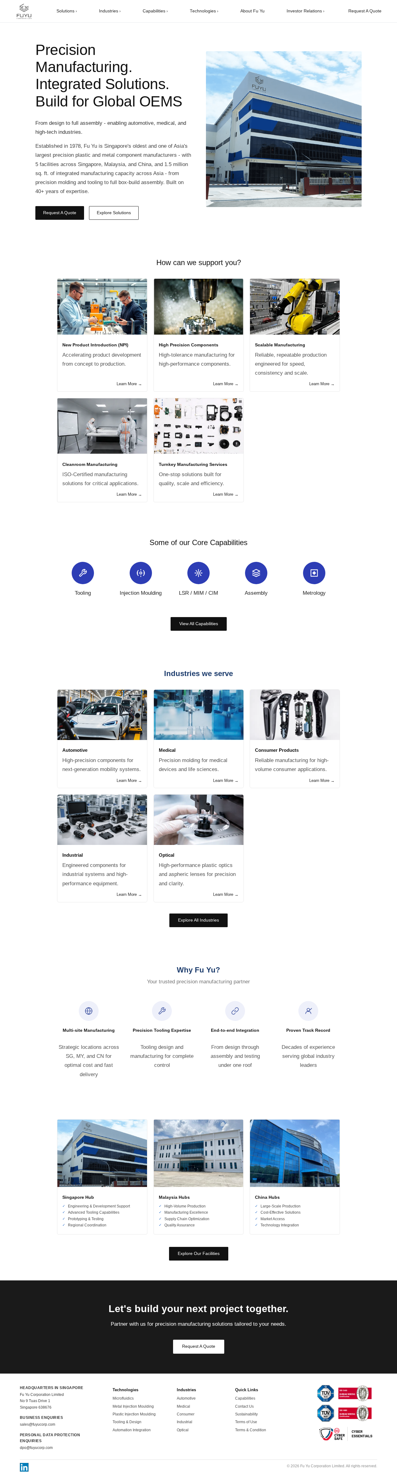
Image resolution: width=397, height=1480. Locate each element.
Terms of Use (246, 1422)
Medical (183, 1406)
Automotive (186, 1398)
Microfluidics (123, 1398)
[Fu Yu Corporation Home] (24, 11)
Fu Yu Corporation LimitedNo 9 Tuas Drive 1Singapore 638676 (42, 1401)
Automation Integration (132, 1430)
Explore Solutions (114, 212)
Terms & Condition (250, 1430)
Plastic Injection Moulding (134, 1414)
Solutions (66, 11)
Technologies (204, 11)
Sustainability (246, 1414)
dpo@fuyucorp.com (36, 1448)
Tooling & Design (127, 1422)
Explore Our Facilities (199, 1253)
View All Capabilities (198, 623)
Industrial (184, 1422)
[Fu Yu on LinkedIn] (24, 1467)
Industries (110, 11)
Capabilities (155, 11)
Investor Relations (305, 11)
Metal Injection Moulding (133, 1406)
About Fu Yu (252, 11)
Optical (183, 1430)
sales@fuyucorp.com (37, 1424)
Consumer (185, 1414)
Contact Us (244, 1406)
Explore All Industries (198, 920)
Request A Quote (364, 11)
